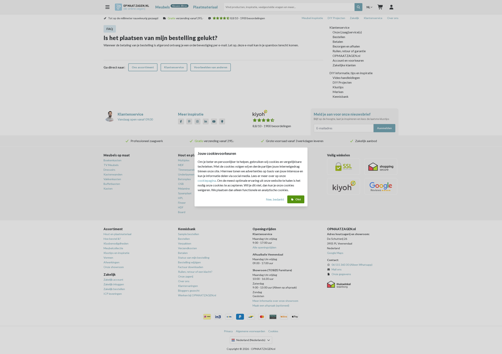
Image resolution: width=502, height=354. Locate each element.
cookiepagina (207, 180)
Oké (298, 199)
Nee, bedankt (275, 199)
